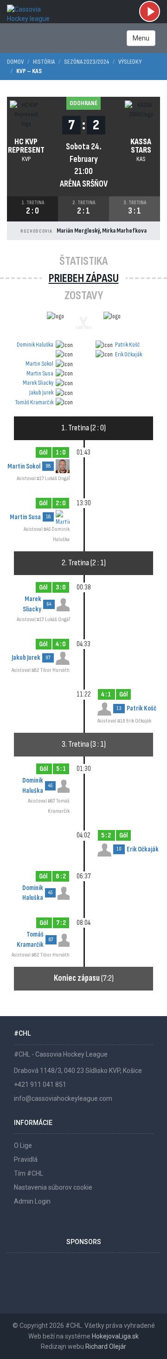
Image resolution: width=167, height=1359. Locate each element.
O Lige (23, 1145)
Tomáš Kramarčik (34, 402)
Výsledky (129, 62)
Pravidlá (26, 1159)
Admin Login (32, 1201)
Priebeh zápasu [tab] (84, 278)
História (44, 62)
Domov (15, 62)
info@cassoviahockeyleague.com (63, 1098)
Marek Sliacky (38, 383)
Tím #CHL (28, 1173)
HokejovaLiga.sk (115, 1336)
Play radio (149, 11)
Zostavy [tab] (83, 295)
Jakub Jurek (41, 392)
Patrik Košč (127, 344)
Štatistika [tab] (83, 261)
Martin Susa (39, 373)
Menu (141, 38)
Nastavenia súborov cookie (53, 1187)
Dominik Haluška (35, 344)
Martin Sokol (39, 364)
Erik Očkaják (128, 354)
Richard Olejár (105, 1346)
